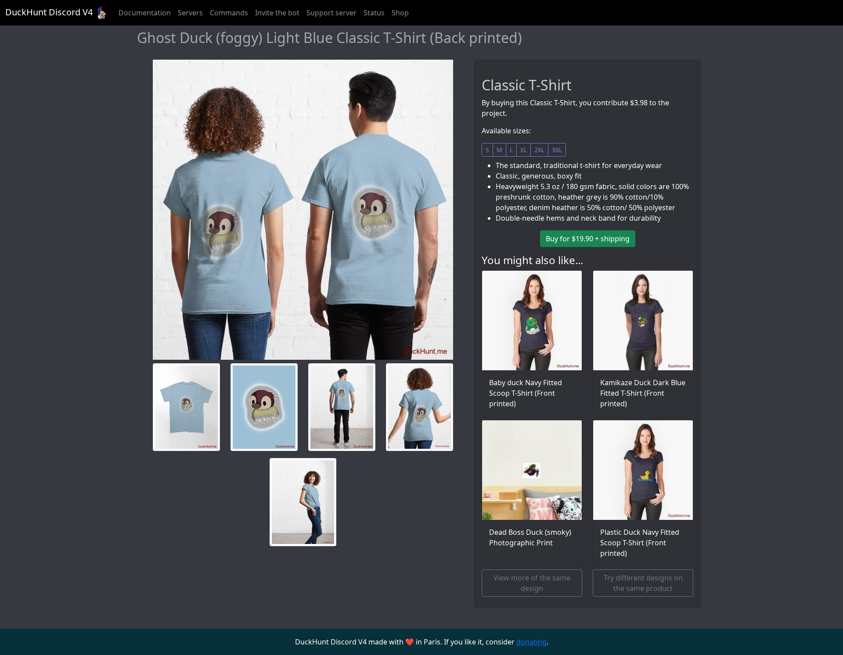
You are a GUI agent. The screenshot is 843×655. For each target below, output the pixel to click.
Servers (190, 13)
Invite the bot (277, 13)
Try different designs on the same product (643, 583)
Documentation (145, 13)
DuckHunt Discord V (49, 12)
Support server (331, 13)
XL (523, 150)
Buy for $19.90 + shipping (588, 238)
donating (531, 642)
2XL (539, 150)
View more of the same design (532, 583)
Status (374, 13)
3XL (557, 150)
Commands (229, 13)
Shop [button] (400, 13)
